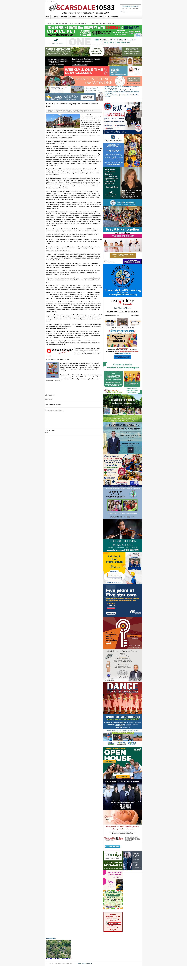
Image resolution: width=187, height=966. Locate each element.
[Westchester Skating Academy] (122, 118)
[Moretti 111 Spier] (74, 89)
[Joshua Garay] (122, 438)
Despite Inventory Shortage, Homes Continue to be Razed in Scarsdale (121, 95)
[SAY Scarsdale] (122, 633)
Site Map (89, 963)
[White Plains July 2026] (122, 600)
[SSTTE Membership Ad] (122, 215)
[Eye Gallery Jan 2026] (122, 313)
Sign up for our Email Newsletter (130, 6)
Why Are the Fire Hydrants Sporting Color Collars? (119, 90)
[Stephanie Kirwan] (132, 860)
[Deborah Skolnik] (113, 860)
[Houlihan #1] (93, 41)
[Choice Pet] (93, 31)
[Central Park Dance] (122, 248)
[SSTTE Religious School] (122, 503)
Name (48, 399)
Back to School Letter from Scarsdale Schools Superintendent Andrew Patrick (122, 92)
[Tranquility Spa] (122, 825)
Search (122, 10)
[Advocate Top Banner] (74, 97)
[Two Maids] (113, 880)
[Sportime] (122, 730)
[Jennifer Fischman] (122, 183)
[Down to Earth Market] (113, 899)
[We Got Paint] (122, 568)
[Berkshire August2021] (93, 61)
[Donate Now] (113, 922)
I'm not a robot (50, 430)
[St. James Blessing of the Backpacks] (122, 150)
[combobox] (130, 12)
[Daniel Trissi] (122, 665)
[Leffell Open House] (122, 763)
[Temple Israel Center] (122, 470)
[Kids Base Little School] (122, 378)
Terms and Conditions (80, 963)
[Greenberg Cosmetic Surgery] (122, 794)
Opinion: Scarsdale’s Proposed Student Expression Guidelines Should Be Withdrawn (121, 87)
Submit (47, 432)
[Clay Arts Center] (93, 71)
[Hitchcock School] (122, 345)
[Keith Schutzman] (93, 51)
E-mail (53, 404)
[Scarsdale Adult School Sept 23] (122, 280)
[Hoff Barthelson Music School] (122, 535)
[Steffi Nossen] (122, 698)
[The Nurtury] (93, 81)
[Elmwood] (122, 408)
